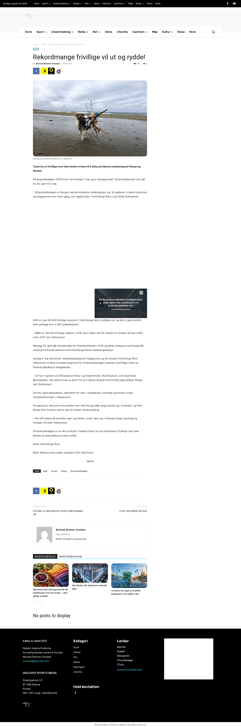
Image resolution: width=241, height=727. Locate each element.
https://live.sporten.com (51, 71)
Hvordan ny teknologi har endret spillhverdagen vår (58, 512)
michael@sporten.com (36, 661)
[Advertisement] (181, 74)
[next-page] (40, 603)
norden (54, 471)
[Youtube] (234, 3)
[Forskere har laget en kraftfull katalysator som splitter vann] (129, 575)
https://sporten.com (43, 71)
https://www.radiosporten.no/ (59, 71)
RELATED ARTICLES (45, 556)
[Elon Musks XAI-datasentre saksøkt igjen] (90, 573)
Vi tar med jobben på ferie (133, 510)
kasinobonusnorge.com (129, 669)
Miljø (44, 44)
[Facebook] (227, 3)
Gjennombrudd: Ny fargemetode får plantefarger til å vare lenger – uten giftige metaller (50, 592)
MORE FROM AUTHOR (70, 556)
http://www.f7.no (63, 534)
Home (36, 44)
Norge (64, 471)
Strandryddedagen (79, 471)
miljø (45, 471)
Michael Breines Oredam (48, 63)
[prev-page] (35, 603)
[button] (213, 32)
